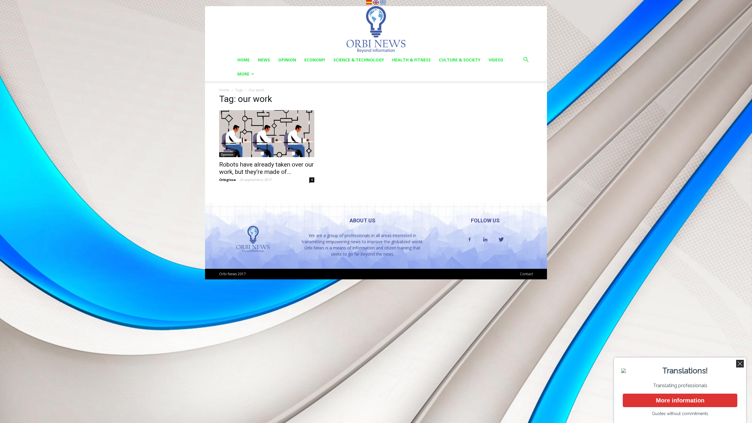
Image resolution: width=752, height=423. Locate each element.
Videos (496, 60)
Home (243, 60)
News (264, 60)
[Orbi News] (376, 29)
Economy (314, 60)
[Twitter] (501, 240)
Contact (526, 273)
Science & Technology (358, 60)
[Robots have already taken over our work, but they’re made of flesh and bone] (266, 133)
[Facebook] (469, 240)
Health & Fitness (411, 60)
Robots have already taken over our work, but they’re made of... (266, 168)
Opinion (287, 60)
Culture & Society (459, 60)
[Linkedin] (485, 240)
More (243, 74)
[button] (526, 60)
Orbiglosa (227, 179)
